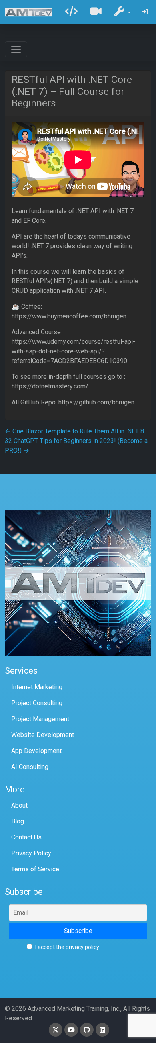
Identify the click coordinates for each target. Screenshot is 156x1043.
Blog (17, 821)
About (19, 805)
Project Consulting (36, 703)
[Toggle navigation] (16, 49)
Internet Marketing (36, 687)
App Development (36, 751)
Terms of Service (35, 869)
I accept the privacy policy (66, 947)
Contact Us (26, 837)
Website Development (42, 735)
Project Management (40, 719)
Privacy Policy (31, 853)
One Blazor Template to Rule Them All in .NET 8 (74, 431)
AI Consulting (29, 766)
